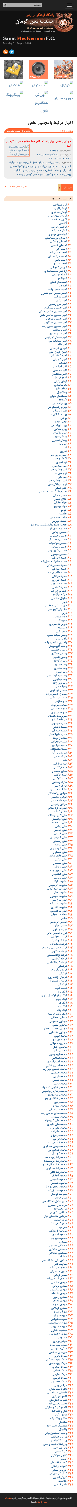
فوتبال (63, 973)
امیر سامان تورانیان (56, 337)
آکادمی (63, 223)
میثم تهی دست (58, 1345)
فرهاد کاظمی (59, 959)
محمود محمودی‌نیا (56, 1187)
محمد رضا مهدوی (57, 1095)
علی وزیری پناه (58, 870)
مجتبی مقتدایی (58, 1032)
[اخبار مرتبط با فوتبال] (63, 85)
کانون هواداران (58, 1455)
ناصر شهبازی (59, 1396)
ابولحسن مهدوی (57, 234)
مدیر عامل (61, 1198)
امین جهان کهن (58, 352)
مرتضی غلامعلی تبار (55, 1216)
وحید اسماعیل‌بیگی (55, 1433)
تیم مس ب (61, 473)
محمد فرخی (60, 1139)
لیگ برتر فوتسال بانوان (54, 995)
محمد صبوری (59, 1117)
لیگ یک (62, 1010)
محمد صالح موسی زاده (54, 1113)
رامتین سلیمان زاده (55, 642)
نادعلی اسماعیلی (57, 1393)
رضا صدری (60, 672)
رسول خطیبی (59, 650)
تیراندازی (61, 462)
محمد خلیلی (59, 1080)
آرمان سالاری (59, 212)
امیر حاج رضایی (58, 304)
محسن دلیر (60, 1051)
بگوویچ (63, 400)
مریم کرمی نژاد (58, 1223)
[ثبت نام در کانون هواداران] (63, 69)
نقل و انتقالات (59, 1411)
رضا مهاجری (60, 679)
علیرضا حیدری (58, 896)
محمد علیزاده (59, 1132)
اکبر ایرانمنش (59, 367)
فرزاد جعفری (59, 929)
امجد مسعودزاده (57, 289)
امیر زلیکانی (60, 330)
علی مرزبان (60, 867)
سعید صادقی (59, 731)
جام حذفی (61, 488)
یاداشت (62, 1481)
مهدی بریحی (59, 1286)
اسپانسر (62, 278)
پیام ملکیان (60, 433)
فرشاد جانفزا (59, 940)
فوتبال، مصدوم (58, 981)
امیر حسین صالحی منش (53, 311)
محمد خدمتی (59, 1073)
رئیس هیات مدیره (56, 635)
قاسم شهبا (60, 988)
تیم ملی (62, 477)
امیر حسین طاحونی (56, 319)
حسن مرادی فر (58, 528)
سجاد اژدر (61, 701)
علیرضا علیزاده (58, 904)
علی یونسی (60, 878)
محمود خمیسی (58, 1179)
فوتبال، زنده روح (57, 977)
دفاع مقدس (60, 617)
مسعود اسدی (59, 1234)
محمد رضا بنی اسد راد (54, 1087)
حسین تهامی (59, 532)
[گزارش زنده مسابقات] (38, 69)
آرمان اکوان (60, 208)
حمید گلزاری (59, 580)
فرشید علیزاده (58, 944)
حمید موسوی (59, 584)
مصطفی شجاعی (57, 1253)
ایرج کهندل (60, 378)
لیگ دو (62, 1003)
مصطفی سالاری (58, 1249)
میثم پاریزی (60, 1341)
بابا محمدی (60, 385)
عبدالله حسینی (58, 801)
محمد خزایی (60, 1076)
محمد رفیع (60, 1102)
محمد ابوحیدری (57, 1054)
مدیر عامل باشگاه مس (54, 1201)
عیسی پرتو (60, 926)
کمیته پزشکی (59, 1466)
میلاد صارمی (59, 1374)
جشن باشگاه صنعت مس (53, 492)
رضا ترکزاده (60, 661)
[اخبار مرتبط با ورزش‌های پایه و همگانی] (38, 102)
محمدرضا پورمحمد (56, 1157)
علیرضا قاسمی (58, 911)
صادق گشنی (60, 767)
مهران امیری (60, 1312)
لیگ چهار (61, 999)
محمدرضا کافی (58, 1172)
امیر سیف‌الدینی (57, 341)
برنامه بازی (60, 389)
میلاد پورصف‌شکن (56, 1360)
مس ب (63, 1227)
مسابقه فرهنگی (58, 1231)
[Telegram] (11, 52)
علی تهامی (61, 826)
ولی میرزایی (60, 1448)
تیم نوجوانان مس (57, 481)
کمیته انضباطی (58, 1463)
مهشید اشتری (59, 1330)
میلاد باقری (60, 1356)
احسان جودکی (58, 242)
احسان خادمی (59, 245)
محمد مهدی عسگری (55, 1146)
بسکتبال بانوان (58, 396)
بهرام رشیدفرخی (57, 407)
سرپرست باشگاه (57, 716)
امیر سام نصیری (57, 333)
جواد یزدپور (60, 506)
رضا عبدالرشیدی (57, 675)
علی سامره (60, 845)
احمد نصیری (60, 264)
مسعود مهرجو (59, 1238)
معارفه (63, 1257)
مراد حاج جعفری (57, 1205)
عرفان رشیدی (59, 804)
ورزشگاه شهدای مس (55, 1444)
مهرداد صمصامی (57, 1323)
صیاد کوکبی (60, 778)
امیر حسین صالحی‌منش (53, 315)
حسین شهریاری (57, 550)
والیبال (63, 1429)
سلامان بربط (60, 738)
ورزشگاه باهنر (59, 1440)
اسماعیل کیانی (58, 282)
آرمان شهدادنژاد (57, 216)
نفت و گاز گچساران (56, 1407)
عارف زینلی (60, 786)
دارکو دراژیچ (60, 595)
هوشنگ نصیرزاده (57, 1426)
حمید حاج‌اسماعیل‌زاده (53, 561)
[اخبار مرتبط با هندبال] (13, 85)
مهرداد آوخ (60, 1315)
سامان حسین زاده (56, 694)
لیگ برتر (62, 992)
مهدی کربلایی (59, 1308)
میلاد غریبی (60, 1378)
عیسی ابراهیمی (58, 922)
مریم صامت (60, 1220)
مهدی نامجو (60, 1304)
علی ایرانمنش (59, 819)
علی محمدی (60, 863)
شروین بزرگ (59, 753)
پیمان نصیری (59, 440)
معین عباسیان (58, 1271)
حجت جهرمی (59, 521)
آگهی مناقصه (59, 219)
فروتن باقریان (59, 970)
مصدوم (63, 1242)
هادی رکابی (60, 1415)
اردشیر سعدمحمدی (55, 271)
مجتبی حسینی (58, 1021)
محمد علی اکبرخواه (56, 1120)
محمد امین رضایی (56, 1065)
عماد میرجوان (59, 915)
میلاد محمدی (59, 1382)
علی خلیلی (60, 834)
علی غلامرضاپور (58, 856)
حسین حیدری (58, 536)
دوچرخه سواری (58, 624)
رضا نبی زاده (60, 683)
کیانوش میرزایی (58, 1474)
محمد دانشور (59, 1084)
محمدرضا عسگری (56, 1168)
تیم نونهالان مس (57, 484)
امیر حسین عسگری (55, 322)
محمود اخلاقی (59, 1176)
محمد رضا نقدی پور (56, 1098)
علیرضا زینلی (59, 900)
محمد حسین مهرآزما (55, 1069)
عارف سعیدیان (58, 790)
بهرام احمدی (59, 403)
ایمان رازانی (60, 381)
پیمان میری (60, 436)
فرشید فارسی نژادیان (54, 948)
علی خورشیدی (58, 837)
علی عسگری (59, 852)
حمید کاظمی (59, 587)
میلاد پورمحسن (58, 1363)
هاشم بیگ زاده (58, 1418)
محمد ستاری (59, 1106)
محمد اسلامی (59, 1058)
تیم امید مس (59, 466)
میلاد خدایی (60, 1371)
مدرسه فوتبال (59, 1194)
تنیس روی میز (58, 455)
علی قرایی (61, 859)
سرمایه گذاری (59, 720)
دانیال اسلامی (59, 598)
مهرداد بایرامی (59, 1319)
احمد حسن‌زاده (58, 253)
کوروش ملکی (59, 1470)
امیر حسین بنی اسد (55, 308)
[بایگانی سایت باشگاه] (13, 69)
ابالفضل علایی (59, 227)
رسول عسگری (59, 653)
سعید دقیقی (60, 727)
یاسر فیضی (60, 1485)
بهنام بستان (60, 411)
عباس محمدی (59, 797)
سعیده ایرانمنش (57, 734)
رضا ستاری (60, 668)
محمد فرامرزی (58, 1135)
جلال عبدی (60, 499)
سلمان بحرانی (59, 742)
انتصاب (63, 363)
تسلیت (63, 447)
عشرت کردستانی (57, 808)
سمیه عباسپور (58, 745)
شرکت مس (60, 756)
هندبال (63, 1422)
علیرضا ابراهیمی (57, 885)
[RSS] (5, 52)
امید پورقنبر (60, 297)
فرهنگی (62, 966)
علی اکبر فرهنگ (57, 815)
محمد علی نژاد (58, 1128)
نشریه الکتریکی (58, 1400)
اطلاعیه (62, 286)
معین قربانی (60, 1275)
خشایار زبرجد (59, 591)
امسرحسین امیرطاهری (54, 293)
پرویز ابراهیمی (59, 425)
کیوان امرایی (60, 1477)
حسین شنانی (59, 547)
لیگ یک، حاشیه (57, 1014)
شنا (64, 760)
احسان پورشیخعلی (56, 238)
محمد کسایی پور (57, 1150)
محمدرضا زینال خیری (54, 1165)
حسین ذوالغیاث (58, 543)
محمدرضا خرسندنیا (55, 1161)
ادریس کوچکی (58, 267)
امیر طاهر (61, 345)
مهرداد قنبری (59, 1326)
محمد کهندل (59, 1154)
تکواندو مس (60, 459)
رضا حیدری (60, 664)
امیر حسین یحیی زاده (54, 326)
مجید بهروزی (59, 1040)
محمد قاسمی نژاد (57, 1143)
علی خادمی (60, 830)
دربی (64, 613)
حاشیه (63, 514)
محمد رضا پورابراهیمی (54, 1091)
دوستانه (62, 628)
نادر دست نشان (58, 1389)
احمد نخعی (60, 260)
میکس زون (60, 1385)
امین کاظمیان (59, 356)
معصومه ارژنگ (58, 1268)
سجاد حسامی (59, 709)
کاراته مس (61, 1451)
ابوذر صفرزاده (59, 231)
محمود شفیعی (59, 1183)
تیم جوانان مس (58, 470)
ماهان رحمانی (59, 1018)
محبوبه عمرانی (58, 1043)
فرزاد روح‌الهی (59, 937)
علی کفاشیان (59, 874)
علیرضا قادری (59, 907)
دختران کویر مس (57, 609)
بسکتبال (62, 392)
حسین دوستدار (58, 539)
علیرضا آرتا (60, 881)
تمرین (63, 451)
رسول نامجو (60, 657)
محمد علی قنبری (57, 1124)
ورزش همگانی (59, 1437)
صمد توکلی (60, 775)
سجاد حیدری (59, 712)
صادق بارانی (60, 764)
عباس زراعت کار (57, 793)
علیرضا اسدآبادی (57, 889)
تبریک (63, 444)
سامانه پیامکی (58, 698)
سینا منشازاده (58, 749)
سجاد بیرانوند (59, 705)
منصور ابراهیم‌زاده (56, 1279)
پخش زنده (61, 422)
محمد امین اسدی (57, 1062)
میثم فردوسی (59, 1348)
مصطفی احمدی (58, 1246)
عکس (63, 918)
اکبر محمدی (60, 370)
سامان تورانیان (58, 690)
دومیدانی (61, 631)
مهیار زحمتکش (58, 1334)
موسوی (62, 1337)
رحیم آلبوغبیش (57, 646)
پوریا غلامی (60, 429)
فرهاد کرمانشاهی (57, 962)
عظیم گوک (60, 812)
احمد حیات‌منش (57, 256)
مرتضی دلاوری (58, 1212)
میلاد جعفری (59, 1367)
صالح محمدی (59, 771)
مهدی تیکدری (58, 1290)
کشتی (63, 1459)
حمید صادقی (59, 569)
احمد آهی (61, 249)
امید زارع (61, 300)
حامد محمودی (58, 517)
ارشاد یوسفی (59, 275)
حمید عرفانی (59, 576)
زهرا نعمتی (61, 687)
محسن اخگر (60, 1047)
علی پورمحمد (59, 823)
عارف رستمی (59, 782)
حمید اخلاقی (59, 558)
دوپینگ (62, 620)
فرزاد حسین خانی (56, 933)
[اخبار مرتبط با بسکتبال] (38, 85)
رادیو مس (61, 639)
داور (64, 602)
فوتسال (62, 984)
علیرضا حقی (60, 892)
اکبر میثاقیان (59, 374)
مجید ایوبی (60, 1036)
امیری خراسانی (58, 348)
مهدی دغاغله (59, 1293)
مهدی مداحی (59, 1301)
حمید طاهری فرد (57, 573)
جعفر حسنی (60, 495)
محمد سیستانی (58, 1109)
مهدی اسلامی (59, 1282)
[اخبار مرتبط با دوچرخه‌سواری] (63, 96)
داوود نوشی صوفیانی (55, 606)
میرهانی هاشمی (58, 1352)
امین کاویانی (60, 359)
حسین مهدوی (59, 554)
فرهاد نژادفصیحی (57, 955)
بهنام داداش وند (58, 414)
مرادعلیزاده (60, 1209)
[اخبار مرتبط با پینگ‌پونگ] (13, 95)
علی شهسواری (58, 848)
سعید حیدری (59, 723)
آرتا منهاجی (60, 205)
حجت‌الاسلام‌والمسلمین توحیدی (48, 525)
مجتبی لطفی (59, 1025)
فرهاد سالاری (59, 951)
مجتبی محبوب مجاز (55, 1029)
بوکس (63, 418)
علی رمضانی (60, 841)
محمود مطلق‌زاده (57, 1190)
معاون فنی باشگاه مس (54, 1260)
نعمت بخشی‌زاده (57, 1404)
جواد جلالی (60, 503)
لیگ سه (62, 1006)
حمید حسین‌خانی (56, 565)
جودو (64, 510)
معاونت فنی (60, 1264)
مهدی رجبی (60, 1297)
